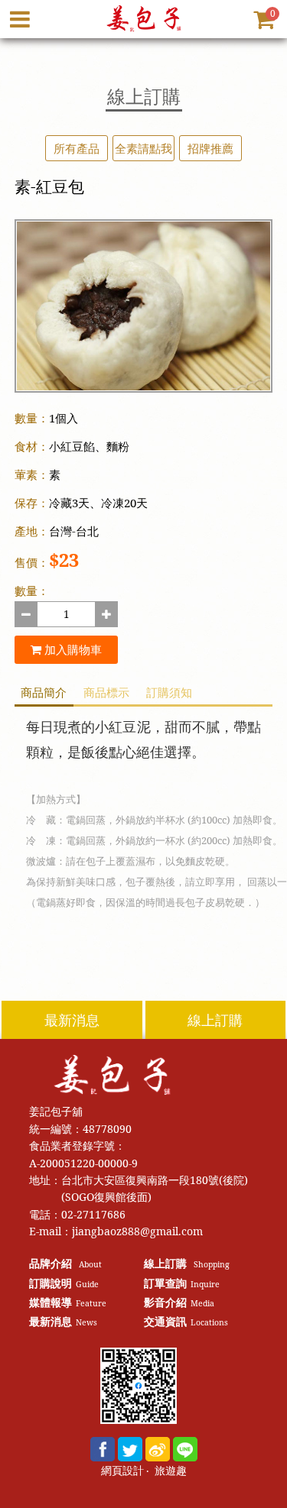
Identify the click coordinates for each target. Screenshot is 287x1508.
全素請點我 (143, 148)
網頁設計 (122, 1470)
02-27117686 (93, 1214)
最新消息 (71, 1020)
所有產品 (76, 148)
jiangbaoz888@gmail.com (137, 1231)
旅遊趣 (171, 1470)
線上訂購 (215, 1020)
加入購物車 (71, 649)
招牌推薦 (210, 148)
